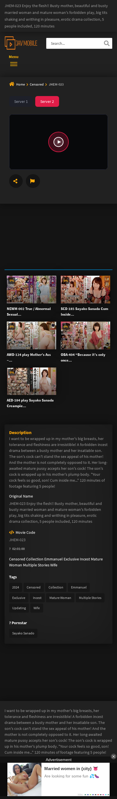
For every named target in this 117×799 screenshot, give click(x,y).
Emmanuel (53, 559)
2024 (15, 587)
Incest (85, 559)
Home (20, 84)
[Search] (106, 43)
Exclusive (71, 559)
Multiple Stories (36, 565)
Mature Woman (60, 598)
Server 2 (47, 101)
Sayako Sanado (23, 633)
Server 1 (21, 101)
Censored (37, 84)
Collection (34, 559)
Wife (53, 565)
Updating (19, 608)
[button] (58, 141)
